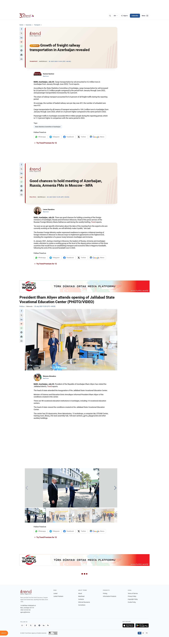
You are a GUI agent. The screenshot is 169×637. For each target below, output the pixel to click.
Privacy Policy (132, 596)
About (80, 593)
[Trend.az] (26, 16)
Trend (71, 84)
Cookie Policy (132, 602)
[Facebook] (26, 625)
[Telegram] (39, 625)
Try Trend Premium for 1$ (46, 143)
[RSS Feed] (48, 625)
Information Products (109, 596)
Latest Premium (58, 596)
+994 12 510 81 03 (25, 610)
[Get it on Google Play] (142, 625)
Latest (55, 593)
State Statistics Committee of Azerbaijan (47, 126)
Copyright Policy (133, 599)
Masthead (81, 596)
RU (147, 633)
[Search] (110, 16)
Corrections (81, 605)
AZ (143, 633)
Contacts (81, 599)
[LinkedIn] (43, 625)
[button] (21, 29)
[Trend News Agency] (25, 592)
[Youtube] (35, 625)
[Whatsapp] (22, 625)
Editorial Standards (84, 602)
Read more (46, 76)
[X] (30, 625)
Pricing (105, 593)
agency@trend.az (25, 612)
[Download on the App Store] (128, 625)
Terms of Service (133, 593)
